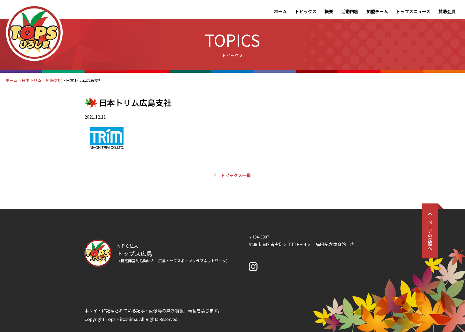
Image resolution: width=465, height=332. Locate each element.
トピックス (305, 11)
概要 (329, 11)
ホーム (280, 11)
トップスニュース (413, 11)
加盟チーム (377, 11)
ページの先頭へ (430, 235)
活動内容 (349, 11)
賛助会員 (447, 11)
